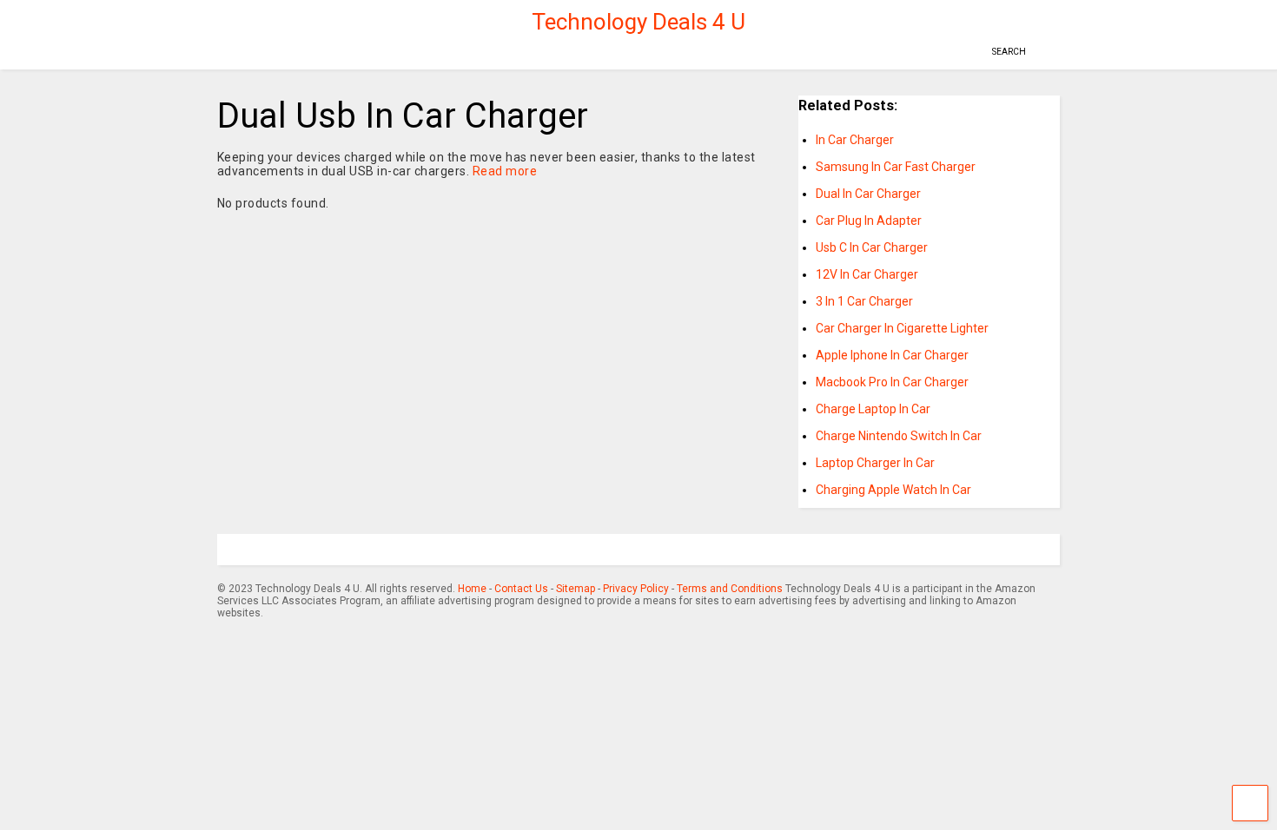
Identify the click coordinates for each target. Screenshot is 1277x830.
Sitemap (575, 589)
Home (472, 589)
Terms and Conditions (730, 589)
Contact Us (521, 589)
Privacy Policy (636, 589)
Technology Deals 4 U (638, 22)
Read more (505, 171)
